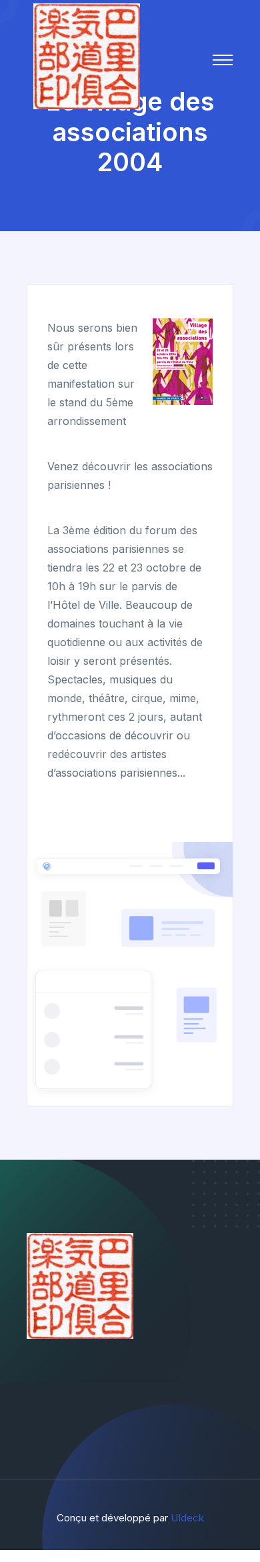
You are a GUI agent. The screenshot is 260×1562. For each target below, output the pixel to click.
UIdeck (187, 1517)
